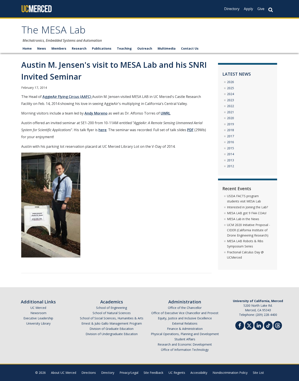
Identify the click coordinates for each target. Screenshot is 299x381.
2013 (230, 160)
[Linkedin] (259, 326)
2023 (230, 100)
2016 (230, 142)
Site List (258, 373)
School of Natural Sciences (112, 313)
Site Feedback (153, 373)
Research (79, 48)
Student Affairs (184, 339)
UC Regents (177, 373)
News (41, 48)
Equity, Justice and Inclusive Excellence (185, 318)
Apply (248, 8)
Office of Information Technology (185, 350)
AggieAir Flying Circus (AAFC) (67, 96)
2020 (230, 118)
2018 (230, 130)
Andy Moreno (95, 113)
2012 (230, 166)
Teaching (124, 48)
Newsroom (38, 313)
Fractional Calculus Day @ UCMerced (245, 254)
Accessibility (198, 373)
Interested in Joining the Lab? (247, 207)
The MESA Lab (53, 31)
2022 (230, 106)
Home (27, 48)
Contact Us (190, 48)
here (102, 129)
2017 (230, 136)
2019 (230, 124)
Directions (88, 373)
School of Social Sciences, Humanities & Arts (111, 318)
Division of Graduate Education (112, 329)
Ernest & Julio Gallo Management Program (111, 323)
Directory (231, 8)
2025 (230, 88)
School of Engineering (111, 308)
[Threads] (277, 325)
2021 (230, 112)
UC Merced (38, 308)
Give (260, 8)
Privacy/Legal (129, 373)
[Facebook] (240, 326)
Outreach (144, 48)
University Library (38, 323)
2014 (230, 154)
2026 (230, 82)
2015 (230, 148)
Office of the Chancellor (185, 308)
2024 (230, 94)
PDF (190, 129)
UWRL (165, 113)
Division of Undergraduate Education (112, 334)
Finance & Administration (185, 329)
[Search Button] (270, 9)
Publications (101, 48)
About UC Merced (63, 373)
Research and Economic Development (185, 344)
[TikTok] (268, 325)
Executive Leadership (38, 318)
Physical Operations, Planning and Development (185, 334)
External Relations (184, 323)
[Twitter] (249, 325)
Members (58, 48)
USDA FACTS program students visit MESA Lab (244, 198)
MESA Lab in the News (243, 219)
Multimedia (167, 48)
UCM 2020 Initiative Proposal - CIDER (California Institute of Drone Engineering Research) (248, 230)
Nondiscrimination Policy (230, 373)
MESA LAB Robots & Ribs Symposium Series (245, 243)
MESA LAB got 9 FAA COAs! (246, 213)
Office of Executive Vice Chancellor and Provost (184, 313)
